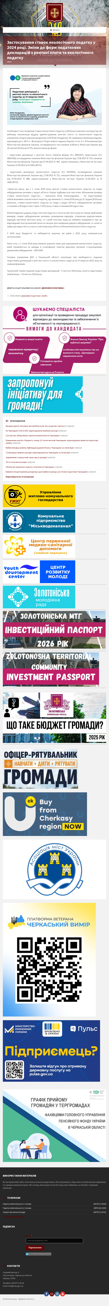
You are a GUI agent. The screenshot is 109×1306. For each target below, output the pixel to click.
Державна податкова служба (34, 295)
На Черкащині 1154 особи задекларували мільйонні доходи (32, 430)
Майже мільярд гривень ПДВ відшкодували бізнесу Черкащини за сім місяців (40, 447)
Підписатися (35, 1247)
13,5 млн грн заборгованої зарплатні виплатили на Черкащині (32, 435)
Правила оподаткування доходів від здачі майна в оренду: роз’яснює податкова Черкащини (47, 471)
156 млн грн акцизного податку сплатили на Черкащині (30, 467)
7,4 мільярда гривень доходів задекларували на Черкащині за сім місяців (38, 452)
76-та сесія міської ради (16, 462)
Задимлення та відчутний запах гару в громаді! (26, 457)
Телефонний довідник (14, 1216)
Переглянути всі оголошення (20, 476)
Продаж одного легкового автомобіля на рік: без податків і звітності (36, 426)
